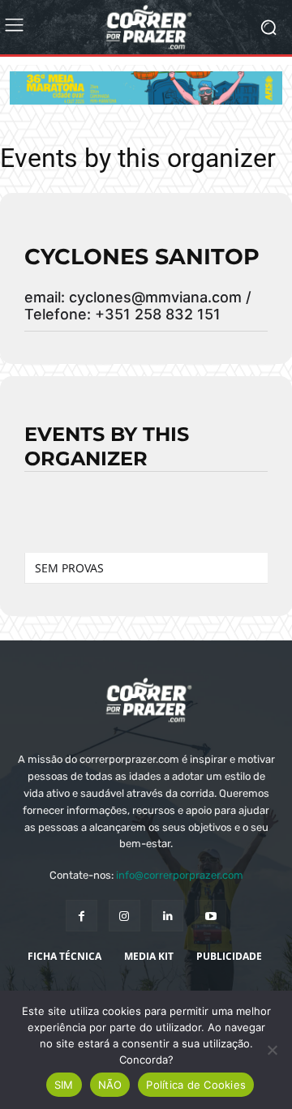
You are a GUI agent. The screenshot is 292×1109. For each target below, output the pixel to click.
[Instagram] (124, 915)
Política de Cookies (196, 1084)
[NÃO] (272, 1050)
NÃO (110, 1084)
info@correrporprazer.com (179, 875)
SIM (64, 1084)
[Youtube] (210, 915)
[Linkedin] (167, 915)
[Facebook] (81, 915)
